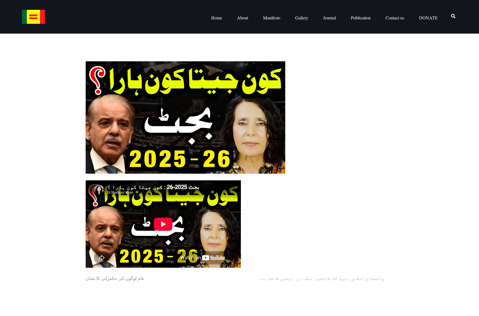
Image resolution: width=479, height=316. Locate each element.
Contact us (395, 18)
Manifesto (271, 18)
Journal (329, 18)
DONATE (428, 18)
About (242, 18)
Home (216, 18)
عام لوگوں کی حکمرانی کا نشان (115, 278)
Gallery (301, 18)
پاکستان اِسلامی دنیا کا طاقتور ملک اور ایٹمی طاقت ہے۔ (322, 278)
